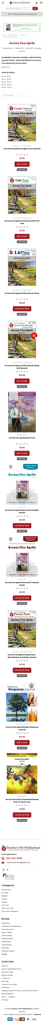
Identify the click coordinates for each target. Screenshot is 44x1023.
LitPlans (4, 899)
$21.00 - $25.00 (7, 85)
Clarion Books (7, 945)
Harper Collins (7, 932)
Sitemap (5, 1000)
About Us (5, 966)
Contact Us (6, 978)
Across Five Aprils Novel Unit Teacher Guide (22, 583)
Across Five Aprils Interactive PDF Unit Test (22, 222)
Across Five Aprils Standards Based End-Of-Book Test (22, 800)
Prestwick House (8, 929)
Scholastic (5, 948)
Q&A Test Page (7, 972)
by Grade (5, 893)
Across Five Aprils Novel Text (22, 438)
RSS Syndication (7, 994)
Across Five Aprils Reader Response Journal (22, 728)
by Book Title (6, 890)
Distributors (6, 987)
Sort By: (5, 95)
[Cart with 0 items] (40, 2)
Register (12, 997)
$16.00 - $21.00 (6, 82)
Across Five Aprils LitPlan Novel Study (22, 293)
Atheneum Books (8, 951)
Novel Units (6, 923)
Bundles (4, 896)
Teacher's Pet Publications (11, 926)
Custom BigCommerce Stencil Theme (17, 1014)
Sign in (4, 997)
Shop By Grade (7, 975)
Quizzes (4, 902)
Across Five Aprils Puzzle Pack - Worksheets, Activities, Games (22, 656)
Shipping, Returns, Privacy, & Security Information (20, 991)
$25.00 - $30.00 (7, 87)
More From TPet (7, 908)
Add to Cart (22, 164)
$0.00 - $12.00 (6, 76)
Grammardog (7, 935)
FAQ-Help (5, 981)
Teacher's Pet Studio (9, 984)
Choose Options (22, 309)
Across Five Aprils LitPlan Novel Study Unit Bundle (22, 366)
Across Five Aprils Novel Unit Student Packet (22, 511)
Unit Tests (5, 905)
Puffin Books (6, 942)
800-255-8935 (14, 858)
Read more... (6, 67)
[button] (9, 877)
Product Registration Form (11, 969)
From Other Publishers (10, 911)
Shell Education (7, 939)
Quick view (22, 169)
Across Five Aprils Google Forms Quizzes (22, 148)
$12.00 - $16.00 (6, 79)
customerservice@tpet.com (18, 862)
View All (4, 954)
